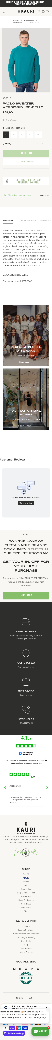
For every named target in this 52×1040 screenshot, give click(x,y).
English (19, 998)
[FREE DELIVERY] (26, 629)
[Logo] (26, 11)
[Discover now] (26, 399)
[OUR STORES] (26, 659)
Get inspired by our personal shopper (28, 181)
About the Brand (28, 220)
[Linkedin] (38, 969)
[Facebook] (20, 969)
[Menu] (4, 11)
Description (8, 220)
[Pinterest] (26, 969)
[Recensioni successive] (47, 788)
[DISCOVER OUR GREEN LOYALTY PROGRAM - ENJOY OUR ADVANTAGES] (26, 3)
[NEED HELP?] (26, 715)
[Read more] (26, 335)
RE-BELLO (7, 98)
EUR (30, 998)
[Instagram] (14, 969)
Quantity (7, 143)
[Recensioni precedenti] (5, 788)
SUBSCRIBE (26, 595)
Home (16, 20)
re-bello (29, 20)
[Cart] (43, 11)
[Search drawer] (39, 11)
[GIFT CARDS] (26, 687)
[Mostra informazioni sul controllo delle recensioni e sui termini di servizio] (46, 760)
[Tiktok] (32, 969)
